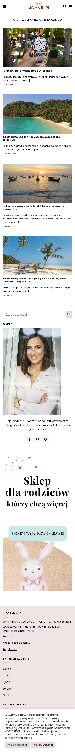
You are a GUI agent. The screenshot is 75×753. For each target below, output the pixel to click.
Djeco (6, 682)
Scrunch (8, 688)
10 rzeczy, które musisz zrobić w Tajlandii (27, 70)
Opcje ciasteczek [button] (17, 745)
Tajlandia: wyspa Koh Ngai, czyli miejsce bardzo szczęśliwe (31, 138)
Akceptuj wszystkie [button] (43, 744)
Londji (6, 675)
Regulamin (10, 649)
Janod (7, 669)
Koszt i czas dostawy (16, 643)
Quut (6, 695)
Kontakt (8, 636)
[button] (5, 6)
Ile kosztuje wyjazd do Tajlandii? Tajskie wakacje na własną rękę (33, 208)
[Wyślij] (69, 314)
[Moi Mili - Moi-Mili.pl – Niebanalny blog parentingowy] (37, 6)
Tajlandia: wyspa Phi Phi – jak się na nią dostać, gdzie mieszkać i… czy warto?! (34, 280)
